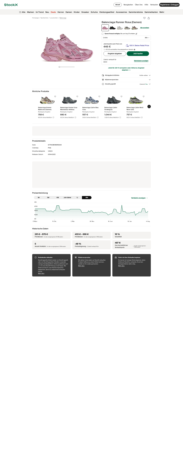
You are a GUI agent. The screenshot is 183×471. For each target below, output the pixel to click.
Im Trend (40, 12)
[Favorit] (144, 18)
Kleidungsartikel (106, 12)
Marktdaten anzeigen (141, 61)
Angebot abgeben (115, 53)
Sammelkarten (151, 12)
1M (39, 197)
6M (58, 197)
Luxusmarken (54, 18)
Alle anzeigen (144, 28)
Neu (47, 12)
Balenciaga (63, 18)
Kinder (77, 12)
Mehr (161, 12)
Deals (53, 12)
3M (48, 197)
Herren (61, 12)
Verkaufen (154, 5)
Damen (69, 12)
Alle (23, 12)
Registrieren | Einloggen (169, 5)
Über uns (139, 5)
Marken (30, 12)
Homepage (35, 18)
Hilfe (146, 5)
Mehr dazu (53, 273)
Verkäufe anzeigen (138, 198)
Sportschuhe (44, 18)
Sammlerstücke (136, 12)
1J (77, 197)
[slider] (59, 67)
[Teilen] (149, 18)
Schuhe (94, 12)
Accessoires (121, 12)
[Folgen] (55, 96)
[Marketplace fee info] (134, 49)
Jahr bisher (67, 197)
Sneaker (85, 12)
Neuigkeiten (128, 5)
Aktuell (117, 5)
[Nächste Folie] (149, 106)
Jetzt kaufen (138, 53)
